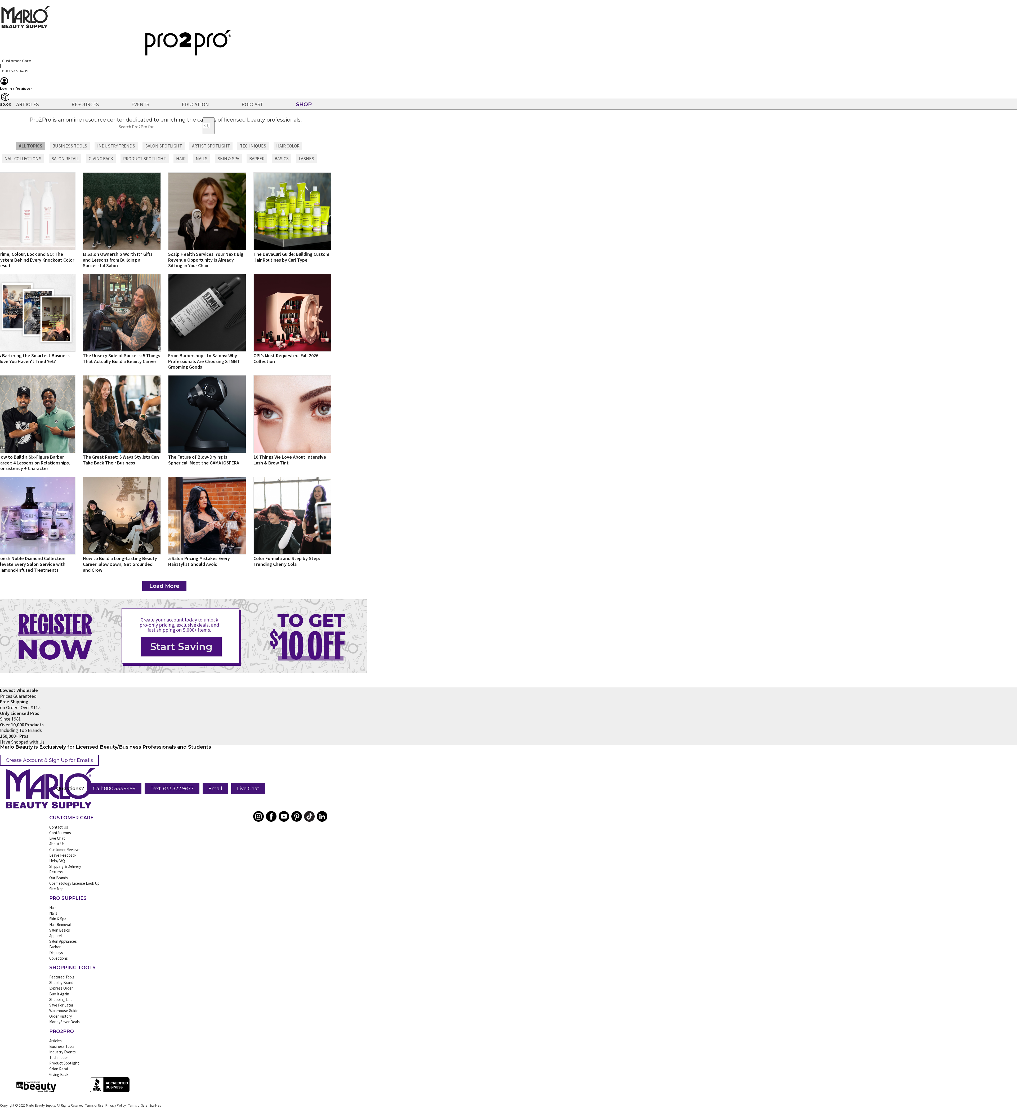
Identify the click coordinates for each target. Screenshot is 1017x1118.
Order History (60, 1016)
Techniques (59, 1057)
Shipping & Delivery (65, 866)
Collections (58, 958)
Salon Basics (59, 930)
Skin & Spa (57, 918)
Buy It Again (59, 993)
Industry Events (62, 1051)
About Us (57, 843)
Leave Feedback (62, 855)
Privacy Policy (115, 1105)
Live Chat (248, 788)
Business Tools (61, 1046)
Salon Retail (59, 1068)
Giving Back (58, 1074)
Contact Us (58, 827)
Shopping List (60, 999)
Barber (55, 946)
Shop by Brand (61, 982)
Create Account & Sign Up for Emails (49, 760)
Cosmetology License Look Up (74, 883)
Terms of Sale (137, 1105)
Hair (52, 907)
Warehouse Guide (63, 1010)
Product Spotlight (64, 1063)
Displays (56, 952)
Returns (56, 871)
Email (215, 788)
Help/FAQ (57, 860)
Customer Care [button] (16, 61)
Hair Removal (60, 924)
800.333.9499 (15, 71)
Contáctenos (60, 832)
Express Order (61, 988)
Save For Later (61, 1005)
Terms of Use (94, 1105)
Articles (55, 1040)
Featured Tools (61, 977)
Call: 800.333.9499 (114, 788)
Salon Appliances (63, 941)
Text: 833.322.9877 (172, 788)
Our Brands (58, 877)
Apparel (55, 935)
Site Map (56, 888)
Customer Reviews (65, 849)
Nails (53, 913)
